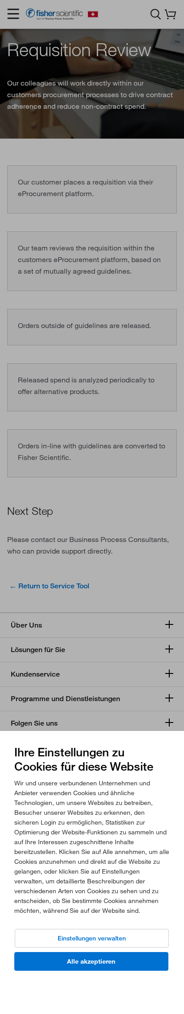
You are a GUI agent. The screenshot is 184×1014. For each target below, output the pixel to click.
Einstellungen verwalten (92, 938)
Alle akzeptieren (91, 961)
